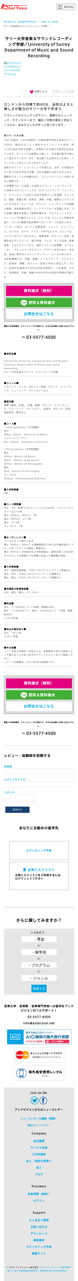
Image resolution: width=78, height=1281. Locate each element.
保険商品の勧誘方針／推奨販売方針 (35, 1271)
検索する (39, 988)
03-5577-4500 (39, 1017)
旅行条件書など (60, 1271)
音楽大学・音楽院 (50, 22)
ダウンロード (39, 1233)
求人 (39, 1167)
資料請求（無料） (39, 290)
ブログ (39, 1174)
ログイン (39, 1200)
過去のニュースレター (39, 1125)
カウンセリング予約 (39, 850)
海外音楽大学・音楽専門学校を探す (20, 22)
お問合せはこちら (39, 314)
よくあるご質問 (39, 1220)
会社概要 (39, 1141)
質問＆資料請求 (42, 302)
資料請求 (39, 1240)
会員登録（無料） (39, 1194)
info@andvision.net (39, 1023)
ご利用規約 (39, 1154)
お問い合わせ (39, 1227)
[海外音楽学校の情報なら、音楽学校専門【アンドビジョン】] (14, 7)
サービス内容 (39, 1147)
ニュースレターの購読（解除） (39, 1118)
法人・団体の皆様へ (39, 1161)
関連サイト (39, 1253)
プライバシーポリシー (49, 1267)
